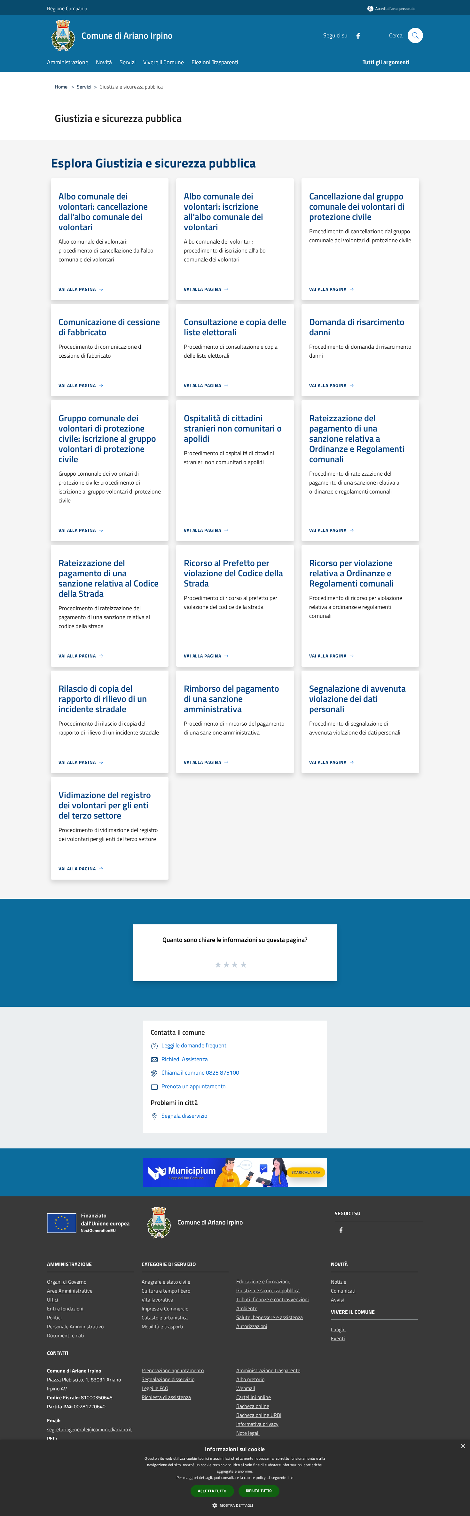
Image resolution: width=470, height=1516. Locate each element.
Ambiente (246, 1308)
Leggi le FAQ (155, 1388)
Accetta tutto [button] (212, 1491)
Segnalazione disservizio (168, 1379)
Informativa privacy (257, 1424)
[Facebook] (355, 35)
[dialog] (235, 1478)
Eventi (338, 1338)
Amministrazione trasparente (268, 1370)
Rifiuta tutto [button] (259, 1491)
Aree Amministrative (69, 1290)
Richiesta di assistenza (166, 1397)
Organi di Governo (66, 1282)
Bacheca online (252, 1406)
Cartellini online (253, 1397)
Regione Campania (67, 8)
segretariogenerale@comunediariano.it (89, 1429)
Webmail (245, 1388)
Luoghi (338, 1329)
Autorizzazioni (251, 1326)
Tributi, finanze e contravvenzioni (272, 1299)
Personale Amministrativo (75, 1326)
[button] (235, 1505)
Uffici (52, 1299)
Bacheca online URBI (258, 1415)
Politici (54, 1317)
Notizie (338, 1282)
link (290, 1477)
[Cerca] (415, 35)
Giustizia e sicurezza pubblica (268, 1290)
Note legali (248, 1433)
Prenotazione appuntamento (173, 1370)
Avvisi (337, 1299)
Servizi (84, 86)
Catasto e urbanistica (165, 1317)
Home (61, 86)
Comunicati (343, 1290)
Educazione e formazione (263, 1281)
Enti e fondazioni (65, 1308)
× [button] (462, 1446)
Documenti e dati (65, 1335)
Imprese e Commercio (165, 1308)
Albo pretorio (250, 1379)
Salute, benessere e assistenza (269, 1317)
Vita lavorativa (157, 1299)
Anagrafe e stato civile (166, 1282)
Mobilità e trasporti (162, 1326)
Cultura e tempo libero (166, 1290)
